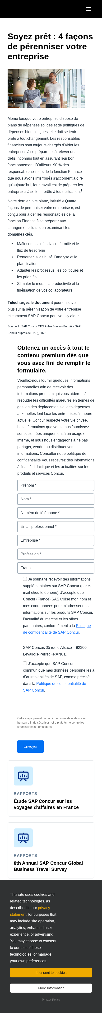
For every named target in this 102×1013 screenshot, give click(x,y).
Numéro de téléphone (36, 510)
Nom (21, 496)
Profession (27, 551)
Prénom (24, 482)
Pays (21, 565)
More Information (51, 988)
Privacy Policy (51, 999)
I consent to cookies (51, 973)
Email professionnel (35, 524)
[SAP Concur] (29, 9)
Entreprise (26, 537)
